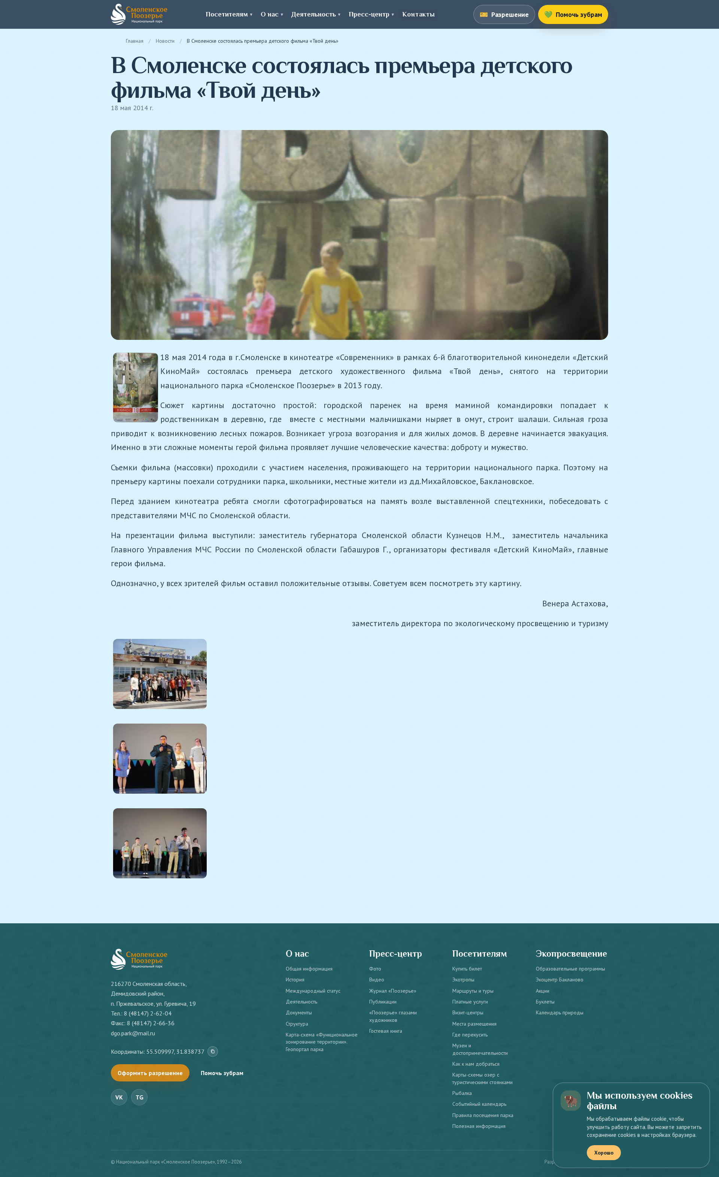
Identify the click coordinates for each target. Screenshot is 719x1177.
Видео (376, 979)
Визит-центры (467, 1012)
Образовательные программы (570, 968)
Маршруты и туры (473, 990)
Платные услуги (470, 1001)
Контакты (418, 14)
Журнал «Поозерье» (392, 990)
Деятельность (301, 1001)
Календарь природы (559, 1012)
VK (119, 1097)
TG (139, 1097)
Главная (134, 40)
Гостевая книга (385, 1030)
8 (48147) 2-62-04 (148, 1013)
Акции (542, 990)
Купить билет (467, 968)
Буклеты (545, 1001)
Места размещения (474, 1023)
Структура (297, 1023)
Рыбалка (462, 1093)
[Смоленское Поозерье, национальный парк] (139, 14)
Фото (375, 968)
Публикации (383, 1001)
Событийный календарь (479, 1104)
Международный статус (313, 990)
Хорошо (603, 1152)
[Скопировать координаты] (212, 1051)
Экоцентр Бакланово (559, 979)
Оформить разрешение (150, 1073)
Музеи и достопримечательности (480, 1049)
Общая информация (309, 968)
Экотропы (463, 979)
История (295, 979)
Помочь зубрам (222, 1073)
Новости (165, 40)
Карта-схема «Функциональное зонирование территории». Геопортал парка (322, 1042)
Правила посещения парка (482, 1115)
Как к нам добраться (476, 1063)
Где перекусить (470, 1034)
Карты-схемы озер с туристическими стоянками (482, 1078)
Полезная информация (479, 1126)
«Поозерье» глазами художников (393, 1016)
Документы (299, 1012)
